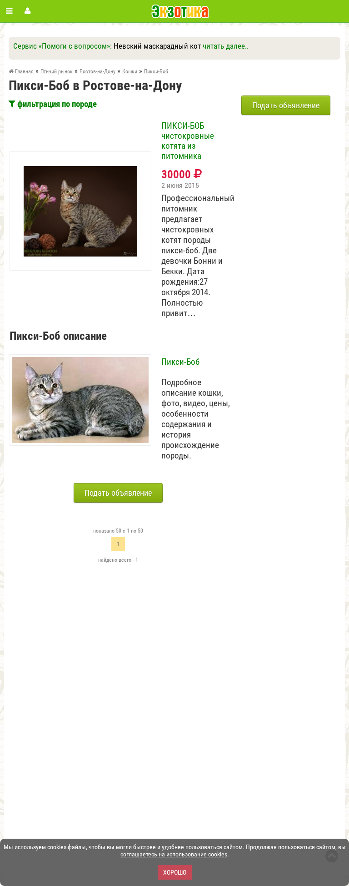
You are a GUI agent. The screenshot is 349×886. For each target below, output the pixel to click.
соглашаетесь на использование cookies (173, 854)
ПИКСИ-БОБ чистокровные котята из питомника (187, 141)
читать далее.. (226, 45)
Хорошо (174, 872)
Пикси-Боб (180, 362)
